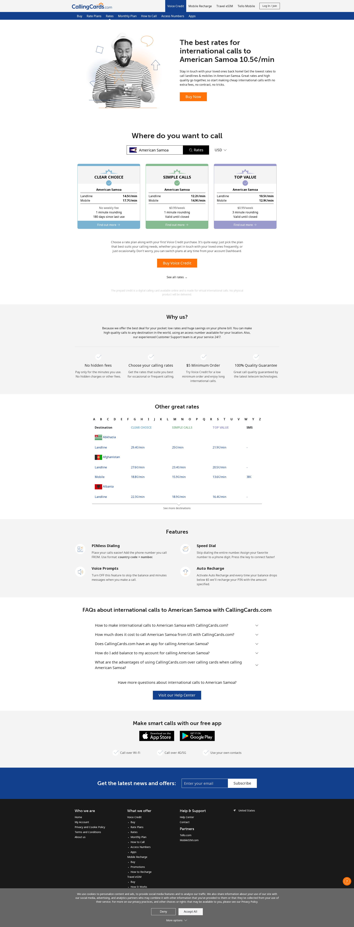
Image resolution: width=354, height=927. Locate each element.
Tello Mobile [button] (246, 6)
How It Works (139, 886)
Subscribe (242, 783)
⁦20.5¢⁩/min (219, 467)
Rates (134, 832)
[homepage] (93, 6)
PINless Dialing (106, 545)
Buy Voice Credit (177, 263)
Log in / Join (269, 6)
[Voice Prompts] (80, 571)
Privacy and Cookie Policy (90, 827)
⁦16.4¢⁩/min (219, 497)
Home (78, 817)
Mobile (100, 477)
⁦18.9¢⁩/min (179, 497)
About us (80, 837)
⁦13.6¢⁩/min (219, 477)
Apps (192, 16)
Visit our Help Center (177, 695)
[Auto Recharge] (185, 571)
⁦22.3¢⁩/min (138, 497)
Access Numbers (172, 16)
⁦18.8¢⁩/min (138, 477)
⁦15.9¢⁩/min (179, 477)
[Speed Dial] (185, 548)
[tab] (94, 419)
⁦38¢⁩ (249, 477)
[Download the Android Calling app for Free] (197, 736)
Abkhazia (109, 437)
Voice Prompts (105, 568)
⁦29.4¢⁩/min (138, 447)
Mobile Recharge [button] (200, 6)
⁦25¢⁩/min (177, 447)
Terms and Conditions (88, 832)
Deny (163, 911)
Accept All (190, 911)
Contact (185, 822)
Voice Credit (134, 817)
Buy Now (193, 96)
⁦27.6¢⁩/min (138, 467)
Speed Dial (206, 545)
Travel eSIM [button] (224, 6)
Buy (79, 16)
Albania (108, 486)
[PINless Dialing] (80, 548)
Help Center (187, 817)
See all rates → (177, 277)
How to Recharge (141, 872)
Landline (101, 447)
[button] (175, 6)
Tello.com (185, 835)
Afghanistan (111, 457)
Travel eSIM (134, 877)
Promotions (138, 867)
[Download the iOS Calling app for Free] (156, 736)
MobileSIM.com (189, 840)
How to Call (149, 16)
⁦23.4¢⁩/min (179, 467)
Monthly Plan (127, 16)
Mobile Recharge (137, 857)
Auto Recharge (210, 568)
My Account (82, 822)
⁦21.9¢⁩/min (219, 447)
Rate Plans (94, 16)
